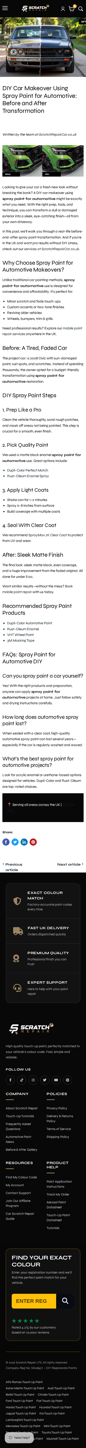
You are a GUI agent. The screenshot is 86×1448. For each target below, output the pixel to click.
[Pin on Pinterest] (33, 842)
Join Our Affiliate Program (18, 1203)
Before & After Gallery (21, 1150)
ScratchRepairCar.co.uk (57, 134)
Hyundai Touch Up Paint (55, 1407)
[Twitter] (44, 1080)
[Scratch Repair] (35, 8)
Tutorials (53, 1228)
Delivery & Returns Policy (60, 1118)
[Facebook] (10, 1080)
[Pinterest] (67, 1080)
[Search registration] (65, 1301)
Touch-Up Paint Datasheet (58, 1217)
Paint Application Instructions (59, 1184)
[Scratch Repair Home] (31, 1032)
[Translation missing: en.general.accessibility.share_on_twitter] (15, 842)
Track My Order (58, 1194)
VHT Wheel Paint (20, 635)
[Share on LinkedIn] (24, 842)
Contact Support (18, 1193)
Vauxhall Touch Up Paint (62, 1439)
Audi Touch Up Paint (61, 1388)
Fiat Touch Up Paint (49, 1401)
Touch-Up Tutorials (20, 1116)
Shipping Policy (58, 1137)
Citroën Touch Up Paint (53, 1395)
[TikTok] (21, 1080)
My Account (15, 1185)
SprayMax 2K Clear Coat (47, 535)
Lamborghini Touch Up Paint (25, 1420)
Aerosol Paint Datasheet (56, 1204)
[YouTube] (56, 1080)
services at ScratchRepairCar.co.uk (51, 249)
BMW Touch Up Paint (20, 1395)
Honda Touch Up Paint (21, 1407)
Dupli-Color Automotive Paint (29, 623)
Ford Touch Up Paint (19, 1401)
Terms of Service (59, 1129)
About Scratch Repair (22, 1108)
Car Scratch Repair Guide (20, 1216)
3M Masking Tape (20, 640)
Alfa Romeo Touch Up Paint (24, 1382)
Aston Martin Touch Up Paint (25, 1388)
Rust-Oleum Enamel (23, 629)
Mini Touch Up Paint (57, 1426)
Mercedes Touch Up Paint (23, 1426)
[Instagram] (33, 1080)
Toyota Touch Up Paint (57, 1432)
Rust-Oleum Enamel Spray (28, 476)
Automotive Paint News (18, 1139)
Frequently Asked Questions (18, 1126)
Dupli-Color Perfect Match (27, 470)
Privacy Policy (57, 1108)
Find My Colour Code (21, 1177)
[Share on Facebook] (6, 842)
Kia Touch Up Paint (52, 1413)
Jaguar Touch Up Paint (21, 1413)
